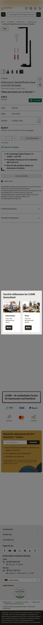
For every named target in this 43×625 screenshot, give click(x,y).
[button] (11, 316)
